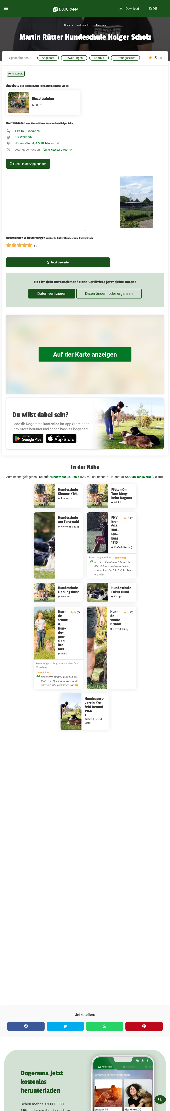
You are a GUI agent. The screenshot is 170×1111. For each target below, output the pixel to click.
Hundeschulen (82, 25)
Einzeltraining (43, 98)
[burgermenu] (6, 8)
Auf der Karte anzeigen (85, 354)
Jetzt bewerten (60, 262)
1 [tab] (85, 231)
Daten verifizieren (51, 293)
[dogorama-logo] (65, 8)
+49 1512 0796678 (27, 131)
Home (67, 25)
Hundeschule (15, 73)
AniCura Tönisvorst (138, 477)
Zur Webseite (24, 137)
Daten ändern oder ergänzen (109, 293)
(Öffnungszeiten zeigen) (58, 149)
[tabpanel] (136, 202)
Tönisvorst (101, 25)
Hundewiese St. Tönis (64, 477)
